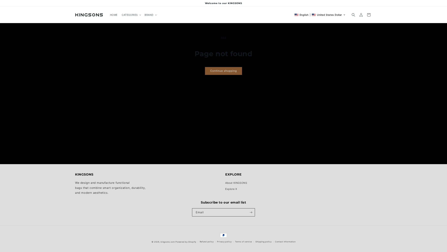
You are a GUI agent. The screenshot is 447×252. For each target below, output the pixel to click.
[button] (131, 15)
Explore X (231, 188)
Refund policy (207, 241)
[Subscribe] (251, 212)
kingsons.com (168, 242)
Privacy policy (224, 241)
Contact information (285, 241)
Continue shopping (223, 70)
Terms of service (243, 241)
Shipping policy (263, 241)
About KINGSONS (236, 182)
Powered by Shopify (185, 242)
